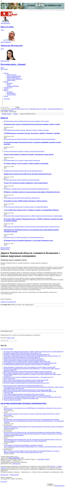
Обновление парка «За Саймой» (38, 109)
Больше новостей (5, 247)
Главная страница (6, 113)
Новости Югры (11, 80)
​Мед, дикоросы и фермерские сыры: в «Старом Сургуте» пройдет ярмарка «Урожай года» (29, 373)
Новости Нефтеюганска (13, 77)
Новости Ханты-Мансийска (14, 79)
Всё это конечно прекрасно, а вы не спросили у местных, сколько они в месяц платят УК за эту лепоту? (32, 413)
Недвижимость (11, 93)
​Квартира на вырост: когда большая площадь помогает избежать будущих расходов (28, 371)
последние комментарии (11, 403)
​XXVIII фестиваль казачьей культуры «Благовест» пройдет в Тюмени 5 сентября (32, 133)
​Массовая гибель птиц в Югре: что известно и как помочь (21, 398)
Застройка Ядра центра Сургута (20, 109)
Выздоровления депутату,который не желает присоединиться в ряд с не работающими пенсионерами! (31, 419)
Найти (17, 107)
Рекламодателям (14, 474)
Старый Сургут (8, 87)
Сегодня (3, 349)
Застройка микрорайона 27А (55, 109)
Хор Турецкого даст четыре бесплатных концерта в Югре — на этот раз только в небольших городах (32, 397)
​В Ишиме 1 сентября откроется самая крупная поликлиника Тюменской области (32, 192)
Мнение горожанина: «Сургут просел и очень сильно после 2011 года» (23, 452)
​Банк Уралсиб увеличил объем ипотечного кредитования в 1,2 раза (23, 381)
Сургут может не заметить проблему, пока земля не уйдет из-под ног (24, 394)
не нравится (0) (12, 301)
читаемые (26, 403)
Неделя (7, 349)
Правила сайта (5, 474)
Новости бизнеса (11, 94)
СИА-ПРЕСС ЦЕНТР (43, 459)
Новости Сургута (11, 74)
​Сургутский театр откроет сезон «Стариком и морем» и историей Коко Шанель (31, 210)
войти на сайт (11, 337)
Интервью (10, 83)
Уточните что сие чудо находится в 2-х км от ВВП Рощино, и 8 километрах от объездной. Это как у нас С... (33, 408)
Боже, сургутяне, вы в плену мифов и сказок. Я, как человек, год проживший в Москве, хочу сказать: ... (32, 451)
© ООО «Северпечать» (13, 458)
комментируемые (38, 403)
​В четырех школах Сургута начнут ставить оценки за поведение (26, 163)
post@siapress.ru (16, 463)
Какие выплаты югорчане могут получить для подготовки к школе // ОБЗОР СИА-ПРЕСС (30, 391)
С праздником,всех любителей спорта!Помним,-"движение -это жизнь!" (23, 445)
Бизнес (6, 90)
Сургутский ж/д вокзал (7, 110)
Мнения (6, 81)
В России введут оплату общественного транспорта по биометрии (23, 385)
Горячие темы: (6, 109)
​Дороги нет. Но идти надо (12, 400)
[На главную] (10, 15)
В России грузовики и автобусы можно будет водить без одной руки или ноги (26, 383)
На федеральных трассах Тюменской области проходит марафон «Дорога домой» (32, 124)
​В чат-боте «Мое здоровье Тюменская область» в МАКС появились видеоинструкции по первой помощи (33, 351)
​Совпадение (8, 392)
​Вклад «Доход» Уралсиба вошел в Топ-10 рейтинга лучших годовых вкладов (26, 380)
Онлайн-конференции (13, 86)
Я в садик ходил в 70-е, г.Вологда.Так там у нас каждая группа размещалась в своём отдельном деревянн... (33, 432)
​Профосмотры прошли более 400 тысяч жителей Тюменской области (27, 174)
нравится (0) (4, 301)
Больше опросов (5, 249)
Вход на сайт (4, 69)
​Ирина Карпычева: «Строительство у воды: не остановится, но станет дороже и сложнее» (29, 367)
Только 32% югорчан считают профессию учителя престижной (26, 183)
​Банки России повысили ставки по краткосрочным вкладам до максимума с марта (27, 390)
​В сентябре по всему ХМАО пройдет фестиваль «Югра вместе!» (25, 201)
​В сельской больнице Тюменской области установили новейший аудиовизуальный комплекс (30, 363)
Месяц (11, 349)
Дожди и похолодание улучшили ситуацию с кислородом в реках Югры (29, 154)
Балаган (6, 96)
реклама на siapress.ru (60, 10)
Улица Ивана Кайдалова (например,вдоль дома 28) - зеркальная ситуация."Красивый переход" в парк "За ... (33, 439)
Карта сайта (4, 481)
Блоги (8, 84)
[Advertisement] (32, 318)
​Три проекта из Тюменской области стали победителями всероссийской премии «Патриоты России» (32, 356)
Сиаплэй (6, 89)
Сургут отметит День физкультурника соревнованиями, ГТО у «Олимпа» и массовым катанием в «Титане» (33, 446)
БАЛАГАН (7, 98)
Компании (10, 91)
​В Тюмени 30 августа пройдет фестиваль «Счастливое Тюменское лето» (28, 240)
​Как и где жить (9, 378)
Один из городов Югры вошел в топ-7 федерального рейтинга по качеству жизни (27, 395)
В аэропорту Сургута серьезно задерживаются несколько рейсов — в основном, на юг (28, 377)
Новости (6, 73)
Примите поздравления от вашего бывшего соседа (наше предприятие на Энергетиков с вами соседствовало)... (34, 426)
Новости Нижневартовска (14, 76)
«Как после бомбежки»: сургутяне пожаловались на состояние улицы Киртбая (25, 441)
